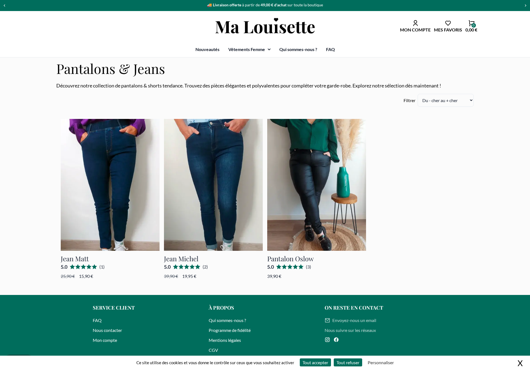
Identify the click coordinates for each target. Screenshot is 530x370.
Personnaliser (381, 362)
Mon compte (105, 340)
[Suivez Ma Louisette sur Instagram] (327, 339)
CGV (213, 350)
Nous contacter (107, 330)
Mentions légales (225, 340)
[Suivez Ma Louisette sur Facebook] (336, 339)
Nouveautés (207, 49)
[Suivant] (525, 5)
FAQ (330, 49)
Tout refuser (347, 362)
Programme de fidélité (230, 330)
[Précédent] (4, 5)
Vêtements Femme (246, 49)
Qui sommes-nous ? (298, 49)
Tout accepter (315, 362)
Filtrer (409, 100)
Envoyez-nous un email (354, 320)
